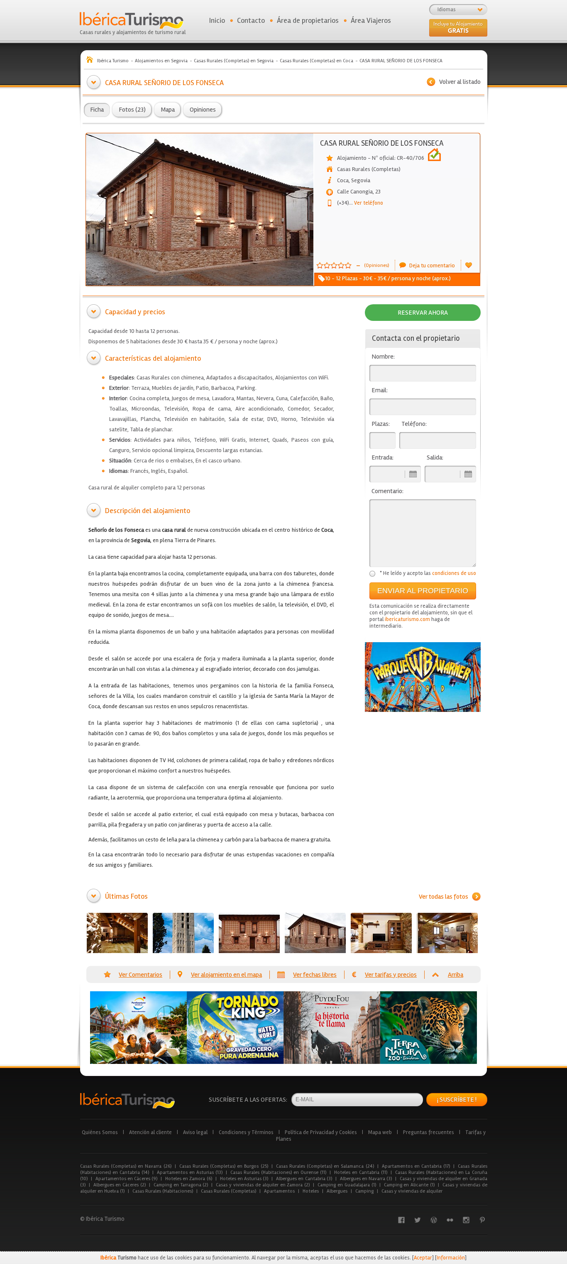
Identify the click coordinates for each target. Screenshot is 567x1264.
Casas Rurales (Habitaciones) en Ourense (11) (278, 1172)
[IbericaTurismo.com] (127, 1100)
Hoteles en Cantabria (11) (360, 1172)
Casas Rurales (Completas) (228, 1191)
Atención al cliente (150, 1132)
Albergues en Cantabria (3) (304, 1179)
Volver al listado (460, 82)
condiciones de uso (454, 573)
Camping (364, 1191)
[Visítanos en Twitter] (418, 1220)
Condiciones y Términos (246, 1132)
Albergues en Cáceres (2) (119, 1185)
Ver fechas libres (315, 975)
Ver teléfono (366, 203)
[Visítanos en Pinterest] (482, 1220)
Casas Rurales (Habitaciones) (162, 1191)
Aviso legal (195, 1132)
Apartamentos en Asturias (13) (189, 1172)
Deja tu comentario (432, 265)
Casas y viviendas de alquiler (411, 1191)
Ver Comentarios (140, 975)
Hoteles (311, 1191)
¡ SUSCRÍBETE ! (457, 1099)
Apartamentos (279, 1191)
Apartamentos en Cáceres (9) (126, 1179)
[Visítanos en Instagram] (466, 1220)
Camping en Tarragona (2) (181, 1185)
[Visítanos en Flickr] (450, 1220)
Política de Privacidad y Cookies (321, 1132)
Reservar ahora (423, 312)
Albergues (337, 1191)
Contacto (251, 20)
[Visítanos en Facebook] (401, 1220)
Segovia (360, 180)
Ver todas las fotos (443, 896)
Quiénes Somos (100, 1132)
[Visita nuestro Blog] (434, 1220)
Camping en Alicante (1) (409, 1185)
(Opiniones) (376, 265)
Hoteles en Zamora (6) (188, 1179)
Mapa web (380, 1132)
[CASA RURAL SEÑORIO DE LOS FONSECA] (117, 933)
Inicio (217, 20)
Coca (343, 180)
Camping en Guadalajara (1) (347, 1185)
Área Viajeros (371, 20)
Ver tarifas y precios (391, 975)
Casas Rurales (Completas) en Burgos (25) (223, 1166)
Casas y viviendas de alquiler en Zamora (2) (263, 1185)
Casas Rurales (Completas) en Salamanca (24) (325, 1166)
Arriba (455, 975)
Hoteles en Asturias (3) (244, 1179)
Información (451, 1257)
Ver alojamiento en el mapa (226, 975)
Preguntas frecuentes (428, 1132)
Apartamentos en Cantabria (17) (416, 1166)
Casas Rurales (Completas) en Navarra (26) (125, 1166)
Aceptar (423, 1257)
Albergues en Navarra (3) (366, 1179)
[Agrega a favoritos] (468, 265)
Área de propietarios (308, 20)
